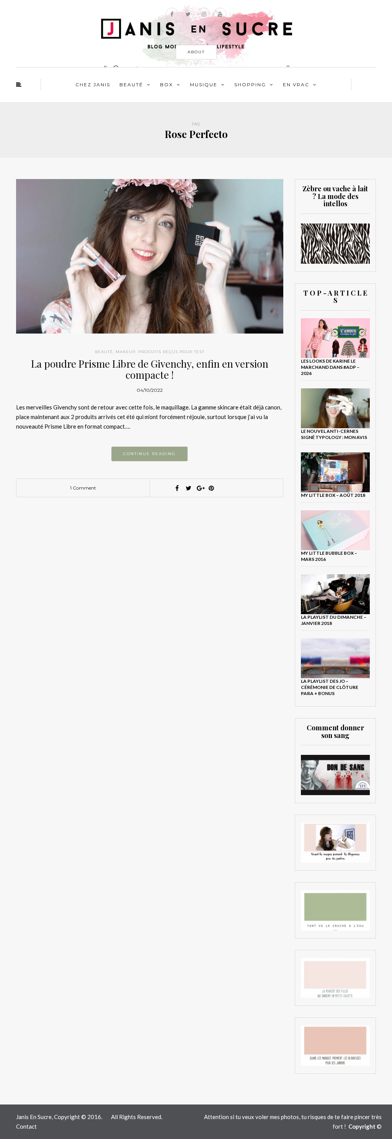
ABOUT (196, 51)
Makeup (126, 351)
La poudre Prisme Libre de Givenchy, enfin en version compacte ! (149, 369)
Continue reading (149, 453)
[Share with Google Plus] (200, 488)
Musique (203, 84)
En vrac (296, 84)
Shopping (250, 84)
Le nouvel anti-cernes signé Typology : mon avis (334, 434)
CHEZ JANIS (92, 84)
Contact (26, 1126)
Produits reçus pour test (171, 351)
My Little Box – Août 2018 (333, 495)
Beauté (131, 84)
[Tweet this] (188, 488)
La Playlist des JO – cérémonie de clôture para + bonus (329, 687)
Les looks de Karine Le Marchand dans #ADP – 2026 (330, 367)
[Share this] (177, 488)
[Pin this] (211, 488)
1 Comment (83, 488)
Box (166, 84)
